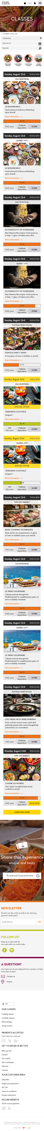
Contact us (10, 976)
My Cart (5, 1087)
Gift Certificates (8, 1062)
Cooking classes (8, 1014)
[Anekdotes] (29, 1128)
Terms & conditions (9, 1091)
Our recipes (6, 1058)
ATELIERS (6, 3)
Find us (9, 982)
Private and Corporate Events (20, 876)
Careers (5, 1055)
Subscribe (5, 1080)
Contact (5, 1070)
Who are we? (7, 1051)
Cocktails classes (8, 1018)
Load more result (22, 812)
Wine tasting (7, 1022)
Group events (7, 1026)
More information (12, 117)
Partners (5, 1066)
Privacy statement (9, 1095)
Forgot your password (10, 1083)
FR (6, 1004)
